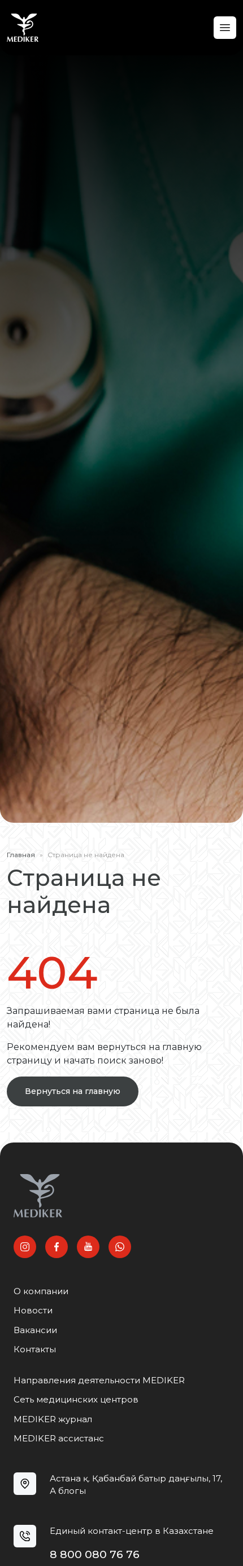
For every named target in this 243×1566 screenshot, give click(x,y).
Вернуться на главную (72, 1091)
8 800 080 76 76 (95, 1554)
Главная (21, 854)
